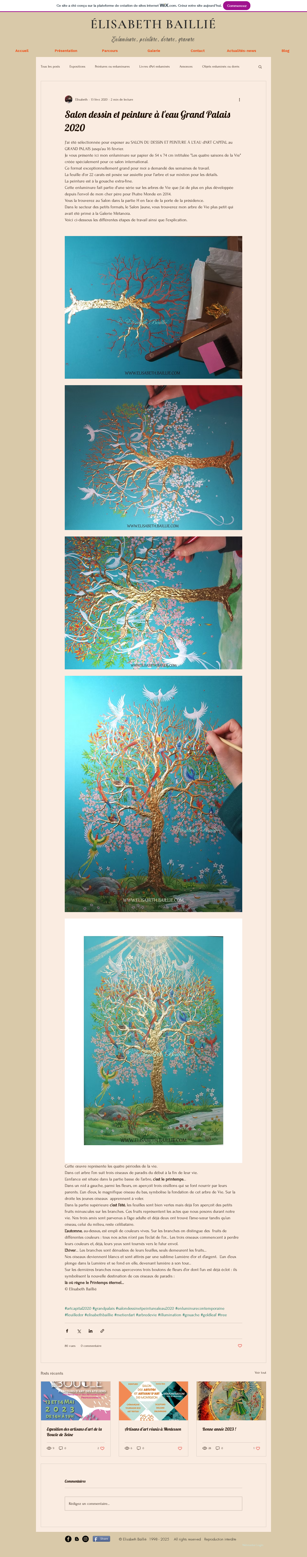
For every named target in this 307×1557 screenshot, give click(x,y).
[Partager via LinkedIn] (90, 1331)
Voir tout (260, 1372)
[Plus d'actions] (239, 99)
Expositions (77, 66)
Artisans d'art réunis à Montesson (153, 1429)
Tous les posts (50, 66)
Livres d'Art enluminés (154, 66)
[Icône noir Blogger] (77, 1539)
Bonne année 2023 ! (219, 1429)
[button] (260, 66)
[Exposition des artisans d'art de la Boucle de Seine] (75, 1401)
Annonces (186, 66)
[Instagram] (85, 1539)
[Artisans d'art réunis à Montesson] (153, 1401)
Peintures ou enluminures (112, 66)
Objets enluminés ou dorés (220, 66)
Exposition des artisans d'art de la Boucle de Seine (74, 1431)
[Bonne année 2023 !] (231, 1401)
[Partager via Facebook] (67, 1331)
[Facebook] (68, 1539)
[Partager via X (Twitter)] (79, 1331)
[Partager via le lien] (102, 1331)
